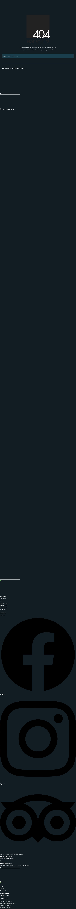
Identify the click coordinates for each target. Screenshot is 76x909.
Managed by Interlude (6, 863)
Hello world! (6, 76)
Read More (17, 79)
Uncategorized (8, 79)
